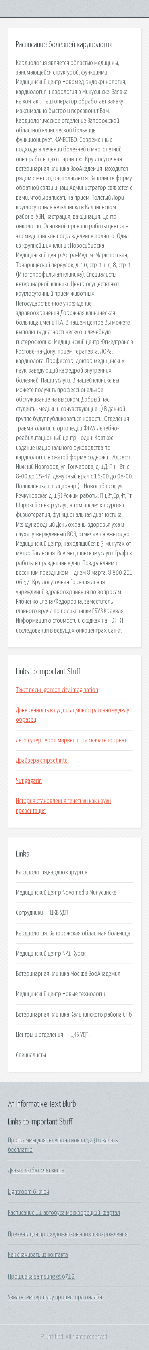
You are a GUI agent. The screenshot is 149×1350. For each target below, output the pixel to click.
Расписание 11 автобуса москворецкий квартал (64, 1213)
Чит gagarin (29, 781)
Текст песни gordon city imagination (57, 690)
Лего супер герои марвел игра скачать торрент (71, 740)
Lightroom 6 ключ (28, 1192)
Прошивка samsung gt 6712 (41, 1277)
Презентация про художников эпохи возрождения (68, 1234)
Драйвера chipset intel (42, 760)
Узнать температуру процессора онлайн (55, 1297)
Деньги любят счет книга (36, 1170)
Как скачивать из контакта (38, 1255)
